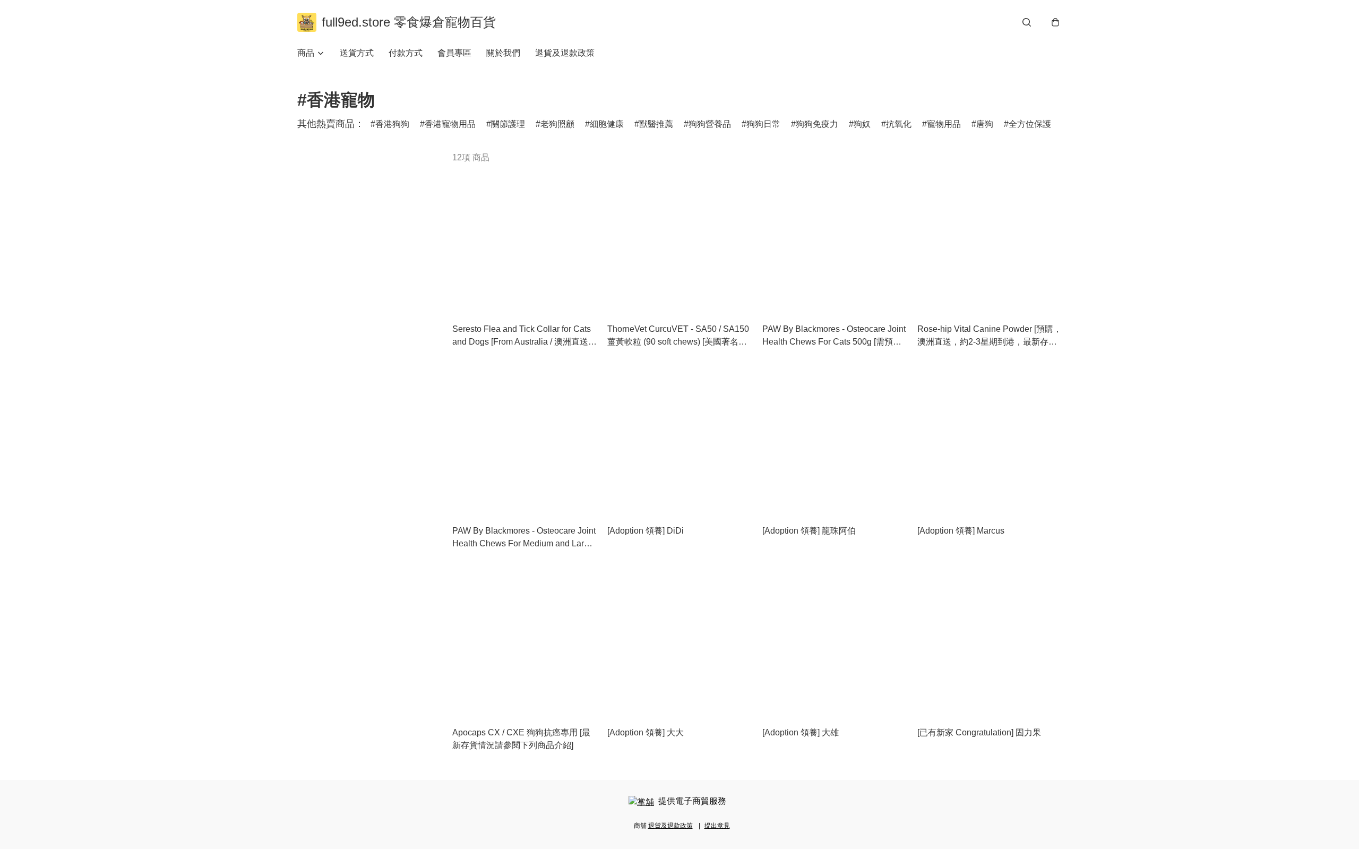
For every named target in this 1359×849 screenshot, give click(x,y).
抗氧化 (898, 123)
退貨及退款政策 (565, 52)
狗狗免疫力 (817, 123)
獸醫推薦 (656, 123)
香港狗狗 (392, 123)
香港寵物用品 (450, 123)
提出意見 (717, 825)
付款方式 (406, 52)
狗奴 (862, 123)
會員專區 (454, 52)
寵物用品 (944, 123)
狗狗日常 (763, 123)
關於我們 (503, 52)
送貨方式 (357, 52)
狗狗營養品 (710, 123)
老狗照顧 (557, 123)
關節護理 (508, 123)
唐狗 (984, 123)
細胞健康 (607, 123)
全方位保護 (1030, 123)
